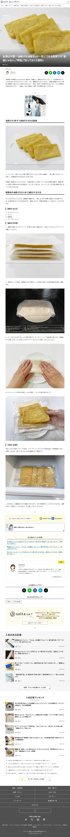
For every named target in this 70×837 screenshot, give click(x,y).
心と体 (17, 796)
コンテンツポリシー (37, 825)
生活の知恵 (17, 602)
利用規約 (30, 825)
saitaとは (35, 805)
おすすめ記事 (24, 825)
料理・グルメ (8, 5)
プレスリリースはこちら (14, 825)
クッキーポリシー (58, 825)
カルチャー (52, 796)
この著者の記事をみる (56, 576)
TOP (2, 5)
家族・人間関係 (17, 788)
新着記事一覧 (52, 801)
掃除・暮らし (52, 788)
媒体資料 (34, 827)
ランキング (17, 801)
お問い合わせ (5, 825)
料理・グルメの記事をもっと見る (35, 687)
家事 (9, 602)
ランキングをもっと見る (36, 779)
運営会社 (65, 825)
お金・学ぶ (52, 792)
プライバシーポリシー (48, 825)
